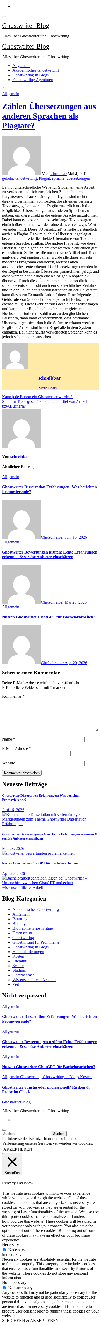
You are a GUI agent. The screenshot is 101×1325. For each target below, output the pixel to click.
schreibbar (58, 173)
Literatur (19, 961)
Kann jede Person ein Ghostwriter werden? (37, 397)
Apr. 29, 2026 (75, 663)
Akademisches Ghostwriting (35, 70)
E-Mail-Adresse (16, 748)
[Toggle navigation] (4, 16)
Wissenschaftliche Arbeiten (34, 979)
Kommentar (13, 696)
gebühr (7, 178)
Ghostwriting (26, 178)
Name (8, 739)
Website (8, 763)
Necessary (16, 1250)
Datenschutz (22, 933)
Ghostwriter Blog (25, 25)
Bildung (19, 923)
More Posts (47, 388)
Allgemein (21, 65)
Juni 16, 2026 (76, 537)
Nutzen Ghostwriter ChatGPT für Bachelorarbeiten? (48, 617)
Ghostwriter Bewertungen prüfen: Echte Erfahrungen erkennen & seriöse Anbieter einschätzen (49, 554)
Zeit (15, 984)
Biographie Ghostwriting (32, 928)
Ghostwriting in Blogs (30, 75)
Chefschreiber (53, 537)
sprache (58, 178)
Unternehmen (23, 975)
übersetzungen (78, 178)
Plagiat (44, 178)
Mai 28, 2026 (76, 602)
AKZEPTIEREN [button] (17, 1149)
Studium (19, 970)
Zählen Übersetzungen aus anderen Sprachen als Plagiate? (49, 116)
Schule (18, 965)
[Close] (4, 1130)
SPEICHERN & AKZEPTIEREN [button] (30, 1320)
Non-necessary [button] (14, 1282)
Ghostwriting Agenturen (32, 79)
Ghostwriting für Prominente (35, 942)
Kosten (18, 956)
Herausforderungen (28, 951)
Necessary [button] (10, 1244)
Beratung (19, 919)
